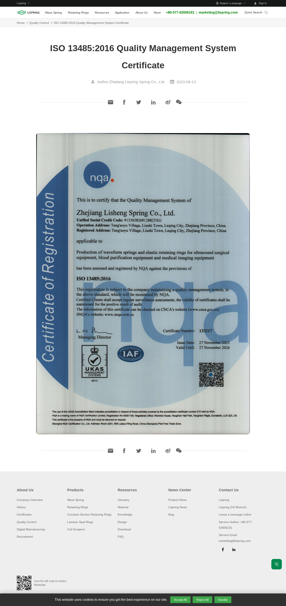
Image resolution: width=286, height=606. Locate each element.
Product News (177, 500)
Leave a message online (235, 514)
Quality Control (39, 22)
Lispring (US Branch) (232, 507)
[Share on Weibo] (168, 102)
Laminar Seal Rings (80, 522)
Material (123, 507)
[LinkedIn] (153, 102)
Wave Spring (75, 500)
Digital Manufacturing (31, 529)
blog (171, 514)
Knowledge (125, 514)
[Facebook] (124, 102)
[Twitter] (139, 102)
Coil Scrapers (76, 529)
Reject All (202, 599)
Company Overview (30, 500)
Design (122, 522)
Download (124, 529)
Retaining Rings (77, 507)
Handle (223, 599)
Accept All (180, 599)
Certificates (24, 514)
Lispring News (177, 507)
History (21, 507)
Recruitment (25, 536)
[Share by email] (110, 102)
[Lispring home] (28, 12)
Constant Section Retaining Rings (89, 514)
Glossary (123, 500)
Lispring (224, 500)
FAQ (121, 536)
